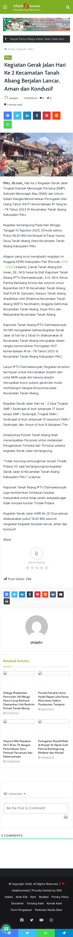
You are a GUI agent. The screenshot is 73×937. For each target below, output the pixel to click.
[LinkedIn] (27, 116)
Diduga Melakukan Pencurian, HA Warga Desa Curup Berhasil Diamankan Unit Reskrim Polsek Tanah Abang (18, 700)
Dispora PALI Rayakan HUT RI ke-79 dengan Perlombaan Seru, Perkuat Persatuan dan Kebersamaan (17, 748)
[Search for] (68, 8)
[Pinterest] (47, 116)
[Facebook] (8, 116)
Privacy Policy (60, 896)
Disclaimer (17, 903)
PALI (31, 49)
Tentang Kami (35, 903)
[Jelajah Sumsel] (26, 7)
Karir (33, 896)
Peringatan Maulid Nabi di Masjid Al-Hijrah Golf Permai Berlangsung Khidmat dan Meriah (53, 746)
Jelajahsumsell (20, 890)
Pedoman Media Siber (48, 909)
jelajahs (37, 642)
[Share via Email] (61, 594)
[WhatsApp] (8, 124)
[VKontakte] (53, 594)
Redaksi (44, 896)
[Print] (7, 601)
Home (11, 49)
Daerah (21, 49)
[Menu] (5, 8)
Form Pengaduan (21, 909)
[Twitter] (17, 116)
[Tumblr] (37, 116)
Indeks (9, 896)
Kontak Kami (54, 903)
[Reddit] (56, 116)
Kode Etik (22, 896)
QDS (59, 890)
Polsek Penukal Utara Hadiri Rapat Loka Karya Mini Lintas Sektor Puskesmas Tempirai (53, 698)
